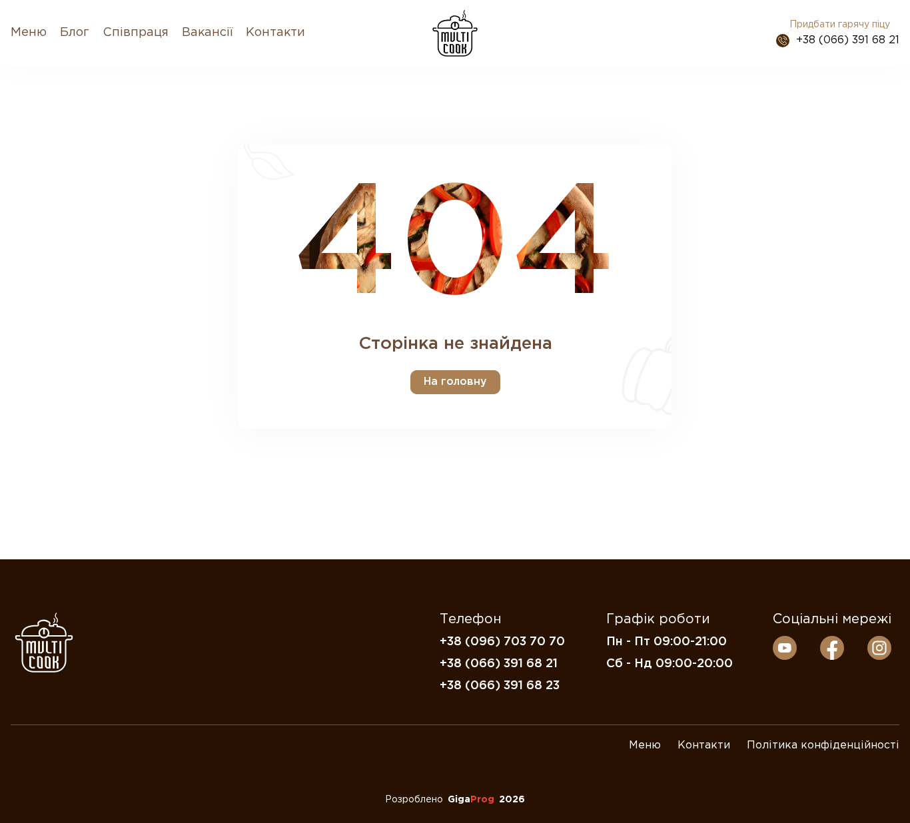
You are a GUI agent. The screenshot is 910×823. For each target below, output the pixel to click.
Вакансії (207, 32)
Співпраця (136, 32)
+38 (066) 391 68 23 (500, 686)
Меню (29, 32)
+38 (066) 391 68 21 (847, 40)
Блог (74, 32)
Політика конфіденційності (823, 745)
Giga (471, 800)
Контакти (275, 32)
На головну (455, 382)
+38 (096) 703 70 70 (502, 642)
